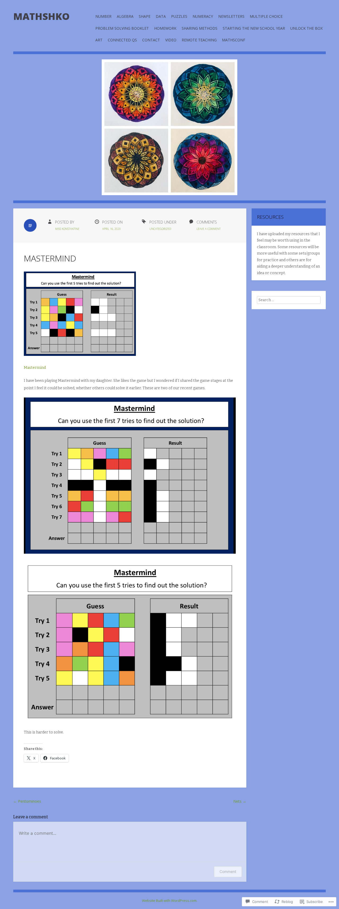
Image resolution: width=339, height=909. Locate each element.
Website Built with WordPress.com (169, 900)
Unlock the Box (306, 28)
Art (98, 39)
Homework (165, 28)
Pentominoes (27, 801)
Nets (239, 801)
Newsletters (231, 16)
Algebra (125, 16)
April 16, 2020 (111, 229)
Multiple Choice (266, 16)
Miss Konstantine (67, 229)
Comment (228, 871)
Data (161, 16)
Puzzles (179, 16)
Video (170, 39)
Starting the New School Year (254, 28)
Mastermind (35, 367)
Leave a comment (209, 229)
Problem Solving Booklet (122, 28)
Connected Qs (122, 39)
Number (103, 16)
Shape (144, 16)
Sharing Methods (199, 28)
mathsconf (233, 39)
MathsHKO (41, 16)
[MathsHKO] (169, 131)
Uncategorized (160, 229)
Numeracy (203, 16)
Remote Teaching (199, 39)
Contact (151, 39)
